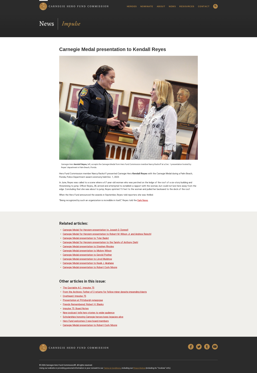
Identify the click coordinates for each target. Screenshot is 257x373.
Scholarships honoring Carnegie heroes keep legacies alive (93, 316)
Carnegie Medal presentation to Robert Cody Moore (90, 267)
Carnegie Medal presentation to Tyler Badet (86, 238)
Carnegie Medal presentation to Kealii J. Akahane (88, 263)
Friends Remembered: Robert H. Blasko (83, 304)
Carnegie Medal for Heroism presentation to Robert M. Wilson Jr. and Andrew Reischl (107, 234)
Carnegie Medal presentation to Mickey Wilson (87, 250)
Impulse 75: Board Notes (76, 308)
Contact (204, 6)
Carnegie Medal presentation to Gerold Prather (87, 254)
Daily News (142, 200)
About (161, 6)
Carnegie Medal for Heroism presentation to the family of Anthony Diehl (100, 242)
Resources (186, 6)
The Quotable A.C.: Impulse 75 (78, 287)
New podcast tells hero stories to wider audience (89, 312)
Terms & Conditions (112, 368)
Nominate (146, 6)
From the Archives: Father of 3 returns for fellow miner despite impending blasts (105, 291)
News (172, 6)
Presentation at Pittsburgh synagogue (83, 300)
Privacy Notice (139, 368)
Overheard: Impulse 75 (74, 296)
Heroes (132, 6)
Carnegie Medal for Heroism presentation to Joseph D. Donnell (95, 229)
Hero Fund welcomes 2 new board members (86, 321)
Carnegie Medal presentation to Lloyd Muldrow (87, 259)
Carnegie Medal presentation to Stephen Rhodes (88, 246)
